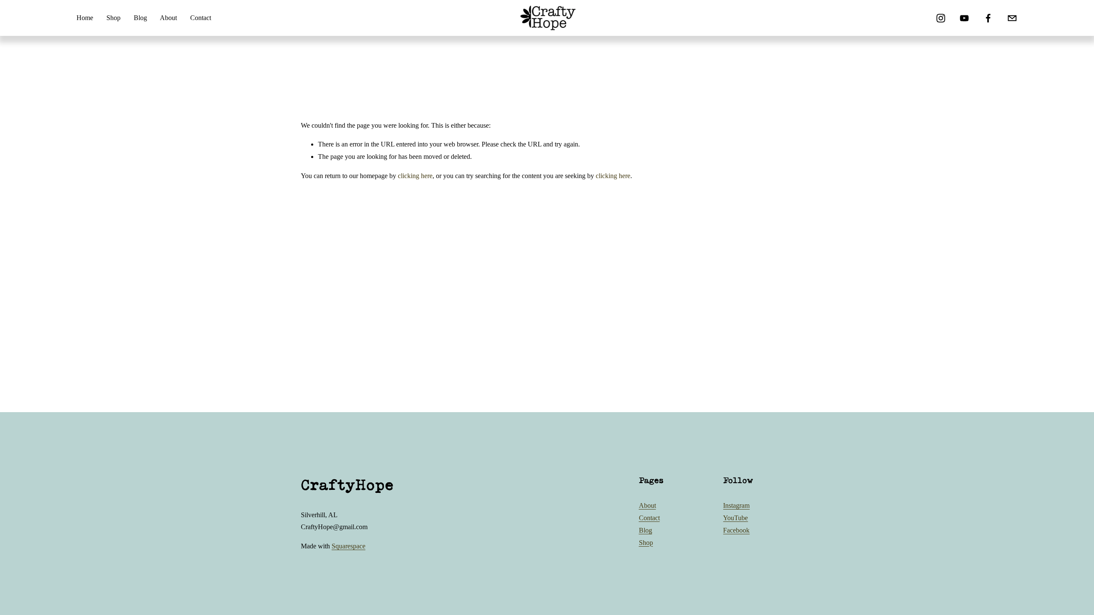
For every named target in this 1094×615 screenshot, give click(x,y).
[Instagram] (940, 18)
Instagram (736, 505)
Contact (200, 17)
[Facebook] (988, 18)
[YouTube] (964, 18)
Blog (140, 17)
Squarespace (348, 546)
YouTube (735, 517)
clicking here (415, 175)
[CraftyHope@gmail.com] (1012, 18)
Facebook (736, 530)
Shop (113, 17)
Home (84, 17)
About (168, 17)
